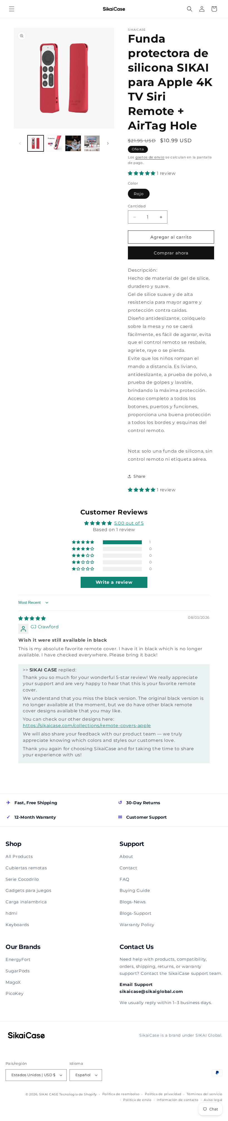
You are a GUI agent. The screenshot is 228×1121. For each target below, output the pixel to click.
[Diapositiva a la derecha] (108, 143)
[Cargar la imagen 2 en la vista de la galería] (54, 143)
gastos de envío (150, 157)
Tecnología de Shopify (78, 1094)
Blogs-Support (136, 913)
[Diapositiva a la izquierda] (20, 143)
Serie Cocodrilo (22, 879)
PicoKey (14, 993)
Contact (128, 867)
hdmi (11, 913)
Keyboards (17, 924)
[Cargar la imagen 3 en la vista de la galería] (73, 143)
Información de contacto (177, 1100)
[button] (12, 9)
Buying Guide (135, 890)
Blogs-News (133, 901)
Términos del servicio (204, 1094)
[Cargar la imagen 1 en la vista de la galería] (36, 143)
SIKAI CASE (48, 1094)
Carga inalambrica (26, 901)
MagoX (13, 982)
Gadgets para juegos (28, 890)
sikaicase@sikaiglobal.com (151, 991)
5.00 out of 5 (129, 523)
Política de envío (137, 1100)
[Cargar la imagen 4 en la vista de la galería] (92, 143)
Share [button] (139, 476)
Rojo (139, 193)
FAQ (125, 879)
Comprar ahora (171, 253)
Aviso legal (213, 1100)
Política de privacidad (163, 1094)
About (126, 856)
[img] (32, 618)
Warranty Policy (137, 924)
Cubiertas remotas (26, 867)
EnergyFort (18, 959)
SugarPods (17, 970)
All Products (19, 856)
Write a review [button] (114, 582)
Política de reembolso (121, 1094)
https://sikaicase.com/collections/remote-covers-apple (87, 725)
